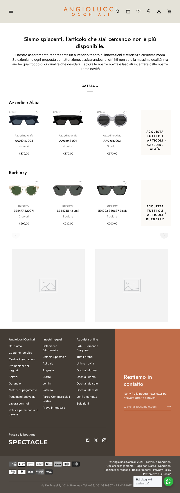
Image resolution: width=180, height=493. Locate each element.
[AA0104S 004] (24, 120)
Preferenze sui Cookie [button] (157, 474)
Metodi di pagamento (23, 390)
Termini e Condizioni (158, 462)
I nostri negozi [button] (52, 339)
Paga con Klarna (146, 465)
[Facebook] (88, 440)
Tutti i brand (85, 357)
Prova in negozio (54, 407)
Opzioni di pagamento (119, 465)
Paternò (48, 390)
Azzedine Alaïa (24, 102)
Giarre (47, 377)
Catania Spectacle (54, 357)
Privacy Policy (162, 469)
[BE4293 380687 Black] (112, 190)
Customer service (20, 352)
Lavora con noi (19, 403)
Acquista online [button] (87, 339)
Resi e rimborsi (141, 469)
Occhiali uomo (86, 377)
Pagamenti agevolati (22, 396)
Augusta (48, 370)
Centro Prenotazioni (22, 359)
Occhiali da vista (87, 390)
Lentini (47, 383)
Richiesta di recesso (117, 469)
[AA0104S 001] (68, 120)
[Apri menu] (15, 11)
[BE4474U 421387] (68, 190)
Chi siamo (15, 346)
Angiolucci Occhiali (124, 462)
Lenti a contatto (87, 396)
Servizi (13, 377)
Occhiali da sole (87, 383)
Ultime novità (85, 363)
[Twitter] (96, 440)
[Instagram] (104, 440)
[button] (36, 112)
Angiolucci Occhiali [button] (22, 339)
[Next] (164, 235)
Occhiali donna (87, 370)
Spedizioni (164, 465)
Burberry (18, 172)
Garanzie (15, 383)
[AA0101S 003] (112, 120)
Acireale (48, 363)
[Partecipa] (165, 406)
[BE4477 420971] (24, 190)
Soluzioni (83, 403)
